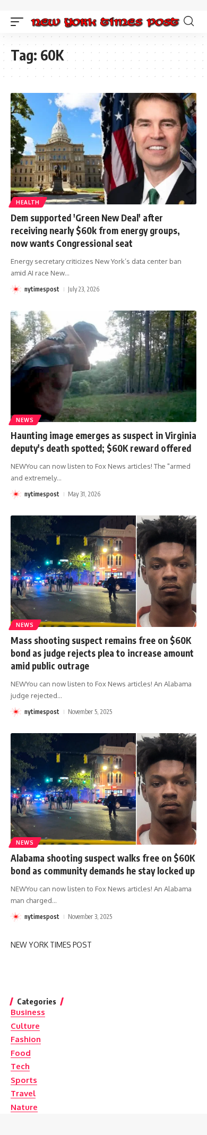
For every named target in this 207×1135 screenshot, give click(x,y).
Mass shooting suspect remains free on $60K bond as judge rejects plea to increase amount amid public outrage (102, 653)
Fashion (26, 1039)
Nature (24, 1107)
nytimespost (41, 289)
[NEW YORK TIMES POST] (105, 21)
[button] (20, 21)
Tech (20, 1066)
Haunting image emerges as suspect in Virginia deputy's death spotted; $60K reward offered (103, 441)
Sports (24, 1080)
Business (28, 1012)
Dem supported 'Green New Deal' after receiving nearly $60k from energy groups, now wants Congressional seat (95, 230)
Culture (25, 1026)
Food (21, 1053)
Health (28, 202)
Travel (23, 1093)
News (25, 420)
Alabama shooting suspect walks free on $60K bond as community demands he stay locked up (103, 864)
